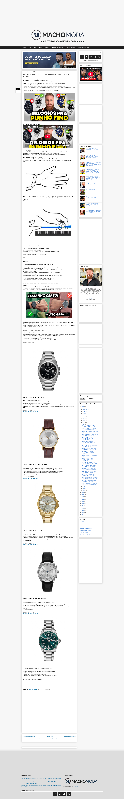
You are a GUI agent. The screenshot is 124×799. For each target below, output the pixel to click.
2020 (83, 499)
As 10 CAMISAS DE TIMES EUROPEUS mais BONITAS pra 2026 (92, 149)
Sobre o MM (32, 47)
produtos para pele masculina (44, 785)
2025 (83, 408)
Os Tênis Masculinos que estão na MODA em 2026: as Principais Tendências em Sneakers (93, 197)
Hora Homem (83, 526)
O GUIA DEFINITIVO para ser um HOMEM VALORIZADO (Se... (89, 472)
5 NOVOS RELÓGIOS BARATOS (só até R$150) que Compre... (90, 481)
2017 (83, 505)
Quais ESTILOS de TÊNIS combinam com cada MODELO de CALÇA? (93, 191)
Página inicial (49, 736)
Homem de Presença (57, 47)
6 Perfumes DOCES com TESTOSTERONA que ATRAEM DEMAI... (89, 452)
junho (84, 420)
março (84, 486)
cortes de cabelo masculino (54, 778)
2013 (83, 512)
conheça (45, 778)
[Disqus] (49, 712)
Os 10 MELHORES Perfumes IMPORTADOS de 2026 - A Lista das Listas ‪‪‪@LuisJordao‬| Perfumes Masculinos (93, 205)
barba (27, 778)
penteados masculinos (35, 785)
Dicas (23, 778)
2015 (83, 508)
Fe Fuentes (75, 786)
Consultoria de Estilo (83, 47)
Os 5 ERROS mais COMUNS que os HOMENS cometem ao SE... (90, 435)
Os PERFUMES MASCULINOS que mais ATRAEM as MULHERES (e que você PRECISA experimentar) (93, 211)
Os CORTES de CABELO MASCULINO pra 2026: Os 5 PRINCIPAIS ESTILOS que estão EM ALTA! (93, 157)
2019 (83, 501)
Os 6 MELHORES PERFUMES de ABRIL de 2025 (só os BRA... (89, 426)
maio (84, 422)
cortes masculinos (25, 780)
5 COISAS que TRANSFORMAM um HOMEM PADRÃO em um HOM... (90, 478)
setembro (85, 415)
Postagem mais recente (29, 736)
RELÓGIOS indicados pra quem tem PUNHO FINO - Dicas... (90, 446)
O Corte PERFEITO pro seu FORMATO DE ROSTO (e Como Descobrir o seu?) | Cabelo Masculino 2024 (93, 178)
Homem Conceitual (84, 523)
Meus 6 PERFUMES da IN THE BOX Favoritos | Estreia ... (90, 432)
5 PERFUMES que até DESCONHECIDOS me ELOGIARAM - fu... (87, 438)
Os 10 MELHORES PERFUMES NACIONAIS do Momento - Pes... (89, 449)
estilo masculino (36, 782)
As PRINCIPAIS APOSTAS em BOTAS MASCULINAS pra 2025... (90, 463)
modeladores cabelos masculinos (43, 783)
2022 (83, 496)
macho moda (52, 782)
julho (84, 418)
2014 (83, 510)
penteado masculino (26, 785)
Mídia (40, 47)
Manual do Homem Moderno (86, 528)
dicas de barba (32, 780)
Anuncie (47, 47)
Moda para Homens (84, 532)
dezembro (85, 409)
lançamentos (44, 782)
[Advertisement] (58, 13)
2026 (83, 406)
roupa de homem (54, 785)
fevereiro (85, 488)
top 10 (25, 786)
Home (24, 47)
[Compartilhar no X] (48, 689)
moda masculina (31, 784)
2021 (83, 498)
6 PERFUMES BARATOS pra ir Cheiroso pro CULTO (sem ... (89, 475)
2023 (83, 494)
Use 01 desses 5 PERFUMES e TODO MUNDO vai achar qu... (89, 466)
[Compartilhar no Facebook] (49, 689)
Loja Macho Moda (70, 47)
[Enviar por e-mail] (45, 689)
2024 (83, 492)
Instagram (90, 298)
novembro (85, 411)
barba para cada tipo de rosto (35, 778)
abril (84, 424)
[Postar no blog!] (47, 689)
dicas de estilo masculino (55, 780)
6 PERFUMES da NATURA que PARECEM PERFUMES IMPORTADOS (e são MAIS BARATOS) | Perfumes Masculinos (93, 171)
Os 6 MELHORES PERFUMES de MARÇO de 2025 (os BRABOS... (89, 484)
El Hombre (82, 521)
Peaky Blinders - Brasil (85, 534)
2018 (83, 503)
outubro (84, 413)
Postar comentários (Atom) (51, 744)
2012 (83, 514)
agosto (84, 416)
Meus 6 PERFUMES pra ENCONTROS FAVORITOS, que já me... (90, 442)
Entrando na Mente (33, 689)
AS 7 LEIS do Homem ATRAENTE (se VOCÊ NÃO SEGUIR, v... (89, 429)
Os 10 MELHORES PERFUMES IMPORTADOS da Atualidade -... (89, 469)
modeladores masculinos (55, 783)
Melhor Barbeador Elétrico (85, 530)
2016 (83, 507)
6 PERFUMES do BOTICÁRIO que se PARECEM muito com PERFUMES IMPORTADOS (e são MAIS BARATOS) (93, 164)
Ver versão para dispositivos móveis (49, 739)
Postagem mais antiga (69, 736)
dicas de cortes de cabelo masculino (42, 780)
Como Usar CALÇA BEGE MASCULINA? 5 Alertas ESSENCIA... (87, 459)
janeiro (84, 490)
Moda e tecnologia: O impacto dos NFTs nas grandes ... (89, 456)
